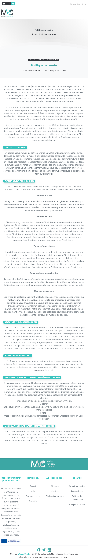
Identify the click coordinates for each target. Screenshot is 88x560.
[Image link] (42, 464)
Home (34, 34)
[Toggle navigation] (84, 13)
